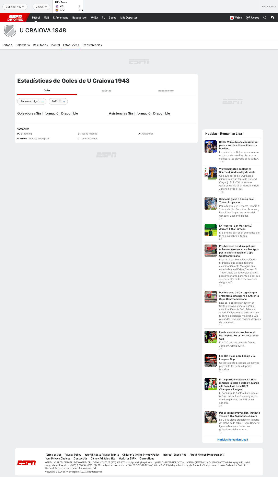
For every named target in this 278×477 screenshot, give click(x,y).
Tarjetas (106, 90)
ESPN (15, 17)
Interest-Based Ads (174, 454)
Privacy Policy (73, 454)
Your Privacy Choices (57, 458)
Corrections (147, 458)
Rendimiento (166, 90)
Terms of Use (53, 454)
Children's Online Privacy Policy (141, 454)
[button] (265, 17)
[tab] (47, 90)
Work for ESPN (127, 458)
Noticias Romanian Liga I (232, 439)
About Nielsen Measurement (207, 454)
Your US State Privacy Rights (101, 454)
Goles (47, 90)
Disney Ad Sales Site (103, 458)
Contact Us (81, 458)
